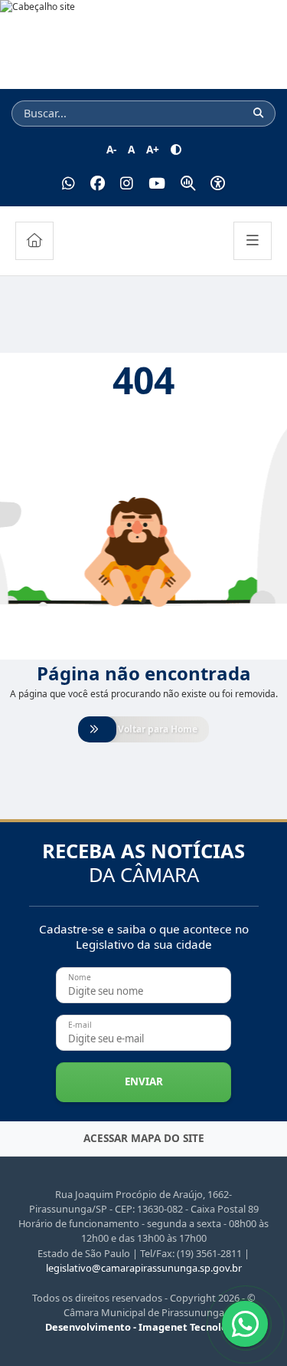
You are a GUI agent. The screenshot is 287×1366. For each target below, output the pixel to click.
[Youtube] (156, 184)
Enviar (144, 1081)
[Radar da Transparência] (188, 184)
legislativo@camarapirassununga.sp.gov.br (144, 1268)
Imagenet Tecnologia (191, 1327)
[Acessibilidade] (217, 184)
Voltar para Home (157, 729)
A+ (152, 149)
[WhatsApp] (68, 184)
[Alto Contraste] (176, 149)
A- (111, 149)
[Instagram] (126, 184)
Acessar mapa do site (143, 1138)
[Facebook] (97, 184)
